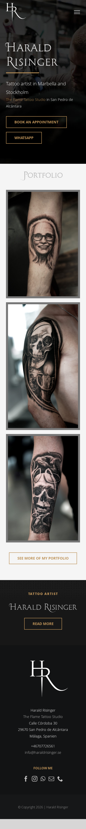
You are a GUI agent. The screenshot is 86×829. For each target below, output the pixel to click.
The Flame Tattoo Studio (26, 99)
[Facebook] (26, 779)
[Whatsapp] (43, 779)
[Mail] (51, 779)
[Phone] (60, 779)
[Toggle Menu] (77, 12)
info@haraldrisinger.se (43, 752)
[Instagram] (34, 779)
